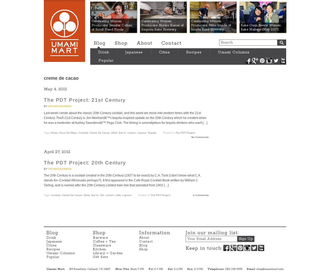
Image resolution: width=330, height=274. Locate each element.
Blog (100, 43)
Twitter (276, 61)
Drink (103, 52)
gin (102, 195)
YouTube (283, 61)
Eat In (122, 132)
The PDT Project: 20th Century (85, 162)
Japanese (134, 52)
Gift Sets (100, 257)
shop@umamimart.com (270, 269)
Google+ (255, 61)
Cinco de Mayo (68, 132)
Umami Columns (234, 52)
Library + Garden (108, 253)
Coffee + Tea (104, 242)
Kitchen (99, 249)
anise (54, 132)
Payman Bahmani (59, 106)
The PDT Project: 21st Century (85, 100)
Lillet (118, 195)
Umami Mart (64, 31)
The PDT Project (185, 132)
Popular (106, 60)
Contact (171, 43)
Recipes (194, 52)
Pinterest (262, 61)
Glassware (102, 245)
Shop (121, 43)
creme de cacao (99, 132)
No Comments (200, 137)
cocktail (83, 132)
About (144, 43)
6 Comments (201, 195)
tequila (152, 132)
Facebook (248, 61)
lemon (132, 132)
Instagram (269, 61)
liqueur (141, 132)
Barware (100, 238)
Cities (164, 52)
